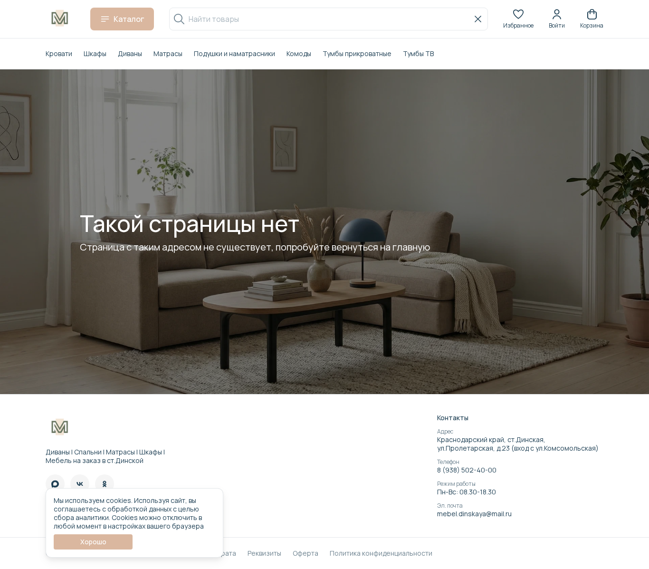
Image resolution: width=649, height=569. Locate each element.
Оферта (305, 553)
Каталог (129, 19)
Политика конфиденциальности (381, 553)
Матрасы (167, 53)
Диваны (130, 53)
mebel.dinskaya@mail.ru (474, 514)
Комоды (298, 53)
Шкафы (95, 53)
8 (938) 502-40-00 (466, 470)
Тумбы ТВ (418, 53)
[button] (518, 19)
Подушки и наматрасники (234, 53)
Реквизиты (264, 553)
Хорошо (93, 541)
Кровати (59, 53)
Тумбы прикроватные (357, 53)
